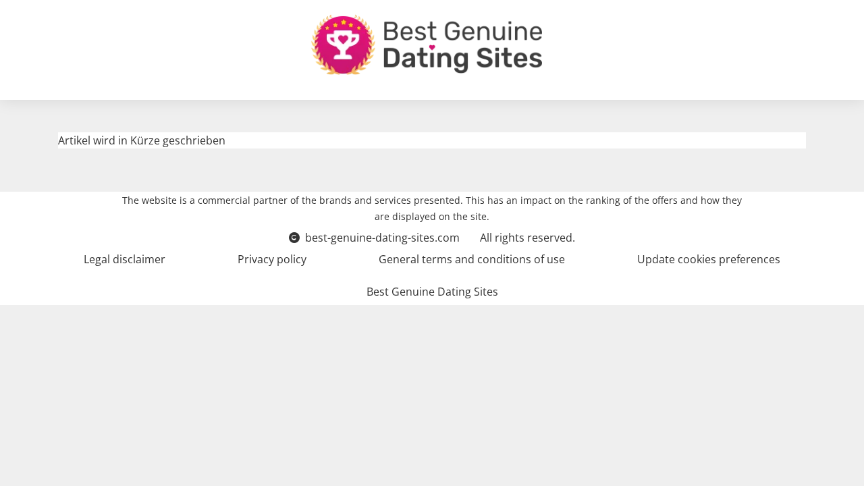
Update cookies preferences (708, 259)
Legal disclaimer (124, 259)
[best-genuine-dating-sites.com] (426, 44)
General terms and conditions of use (472, 259)
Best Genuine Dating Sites (432, 291)
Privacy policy (272, 259)
